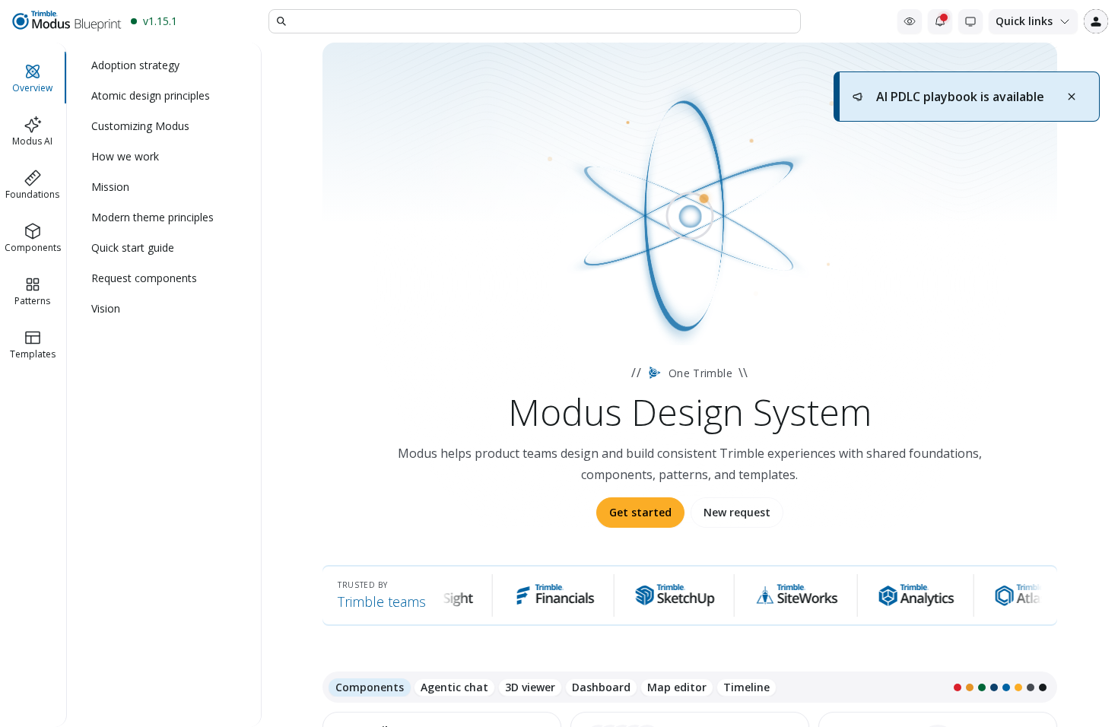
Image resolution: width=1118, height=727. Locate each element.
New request (737, 512)
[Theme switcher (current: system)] (970, 21)
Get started (640, 512)
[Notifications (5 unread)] (940, 21)
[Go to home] (66, 21)
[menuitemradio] (164, 65)
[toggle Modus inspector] (909, 21)
